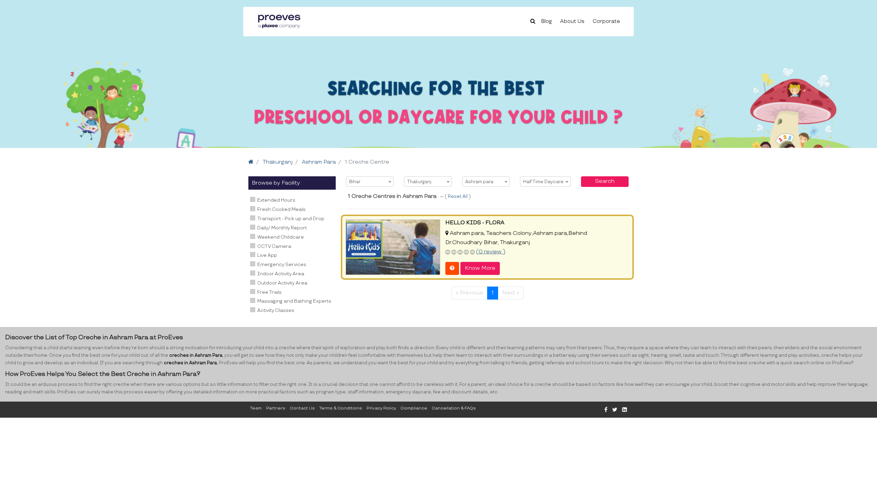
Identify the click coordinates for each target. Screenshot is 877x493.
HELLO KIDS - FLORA (474, 222)
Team (256, 408)
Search (605, 181)
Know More (480, 268)
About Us (572, 21)
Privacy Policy (381, 408)
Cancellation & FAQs (454, 408)
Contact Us (302, 408)
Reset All (458, 196)
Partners (275, 408)
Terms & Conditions (340, 408)
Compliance (413, 408)
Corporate (606, 21)
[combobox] (370, 181)
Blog (546, 21)
